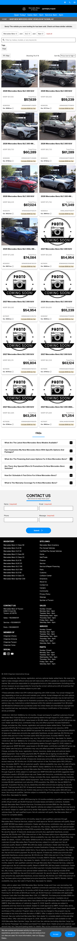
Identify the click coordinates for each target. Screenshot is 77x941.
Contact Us (44, 585)
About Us (43, 582)
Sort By (57, 56)
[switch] (74, 2)
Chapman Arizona (10, 639)
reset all (49, 34)
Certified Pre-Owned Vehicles (51, 551)
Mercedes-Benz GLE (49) (13, 570)
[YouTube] (12, 653)
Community (44, 591)
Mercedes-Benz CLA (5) (12, 548)
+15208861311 (13, 618)
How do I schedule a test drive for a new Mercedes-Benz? (31, 475)
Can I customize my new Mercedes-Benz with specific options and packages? (34, 451)
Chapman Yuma (9, 645)
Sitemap (43, 597)
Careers (43, 588)
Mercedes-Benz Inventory (49, 545)
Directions (43, 579)
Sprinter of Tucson (46, 600)
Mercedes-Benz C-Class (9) (14, 545)
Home (4, 19)
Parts (42, 570)
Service (42, 563)
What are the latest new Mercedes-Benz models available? (31, 443)
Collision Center (46, 576)
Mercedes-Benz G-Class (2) (14, 557)
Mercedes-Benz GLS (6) (12, 573)
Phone (6, 516)
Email (45, 504)
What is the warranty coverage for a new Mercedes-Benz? (31, 483)
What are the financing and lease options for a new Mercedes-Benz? (36, 459)
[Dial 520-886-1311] (69, 2)
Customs (43, 573)
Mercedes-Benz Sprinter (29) (14, 579)
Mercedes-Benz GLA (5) (12, 560)
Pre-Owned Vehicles (47, 548)
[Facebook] (4, 653)
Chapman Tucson (10, 642)
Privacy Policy (45, 594)
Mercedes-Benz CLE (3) (12, 551)
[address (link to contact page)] (65, 2)
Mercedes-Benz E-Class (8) (14, 554)
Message (46, 516)
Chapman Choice (10, 636)
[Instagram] (8, 653)
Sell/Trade (43, 557)
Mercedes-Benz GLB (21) (13, 563)
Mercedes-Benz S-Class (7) (14, 576)
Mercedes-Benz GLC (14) (13, 566)
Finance (43, 560)
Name (10, 504)
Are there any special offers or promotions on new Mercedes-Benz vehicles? (35, 467)
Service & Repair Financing (50, 566)
